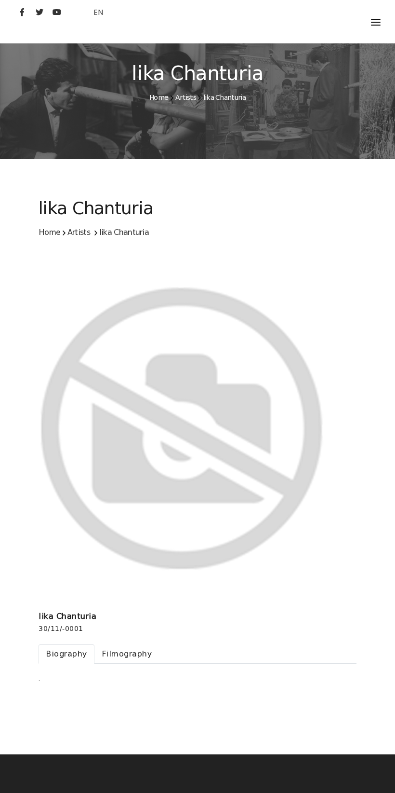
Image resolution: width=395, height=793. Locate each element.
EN (98, 12)
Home (158, 97)
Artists (185, 97)
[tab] (66, 654)
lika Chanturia (224, 97)
